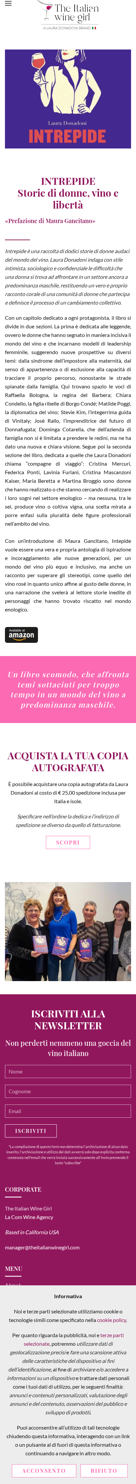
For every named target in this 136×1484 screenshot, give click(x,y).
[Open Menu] (8, 3)
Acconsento (44, 1470)
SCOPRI (68, 842)
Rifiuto (104, 1470)
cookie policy (111, 1320)
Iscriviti (31, 1130)
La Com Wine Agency (29, 1217)
